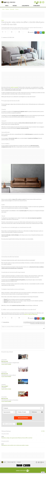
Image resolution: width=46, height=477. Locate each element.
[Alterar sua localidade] (35, 2)
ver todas (43, 431)
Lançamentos (25, 5)
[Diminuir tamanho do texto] (5, 32)
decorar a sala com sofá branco (30, 314)
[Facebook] (36, 462)
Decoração (12, 9)
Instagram (19, 462)
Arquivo (16, 9)
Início (6, 5)
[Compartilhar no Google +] (38, 32)
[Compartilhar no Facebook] (35, 32)
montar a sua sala (14, 87)
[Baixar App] (19, 466)
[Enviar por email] (19, 32)
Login (5, 462)
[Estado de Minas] (12, 2)
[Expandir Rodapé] (23, 471)
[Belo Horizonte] (23, 356)
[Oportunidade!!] (23, 381)
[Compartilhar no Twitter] (41, 32)
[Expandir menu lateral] (43, 2)
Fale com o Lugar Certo (11, 462)
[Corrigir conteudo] (12, 32)
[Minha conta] (40, 2)
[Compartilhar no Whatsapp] (43, 32)
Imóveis (15, 5)
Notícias (7, 9)
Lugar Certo (5, 2)
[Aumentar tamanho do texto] (2, 32)
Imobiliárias (36, 5)
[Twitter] (39, 462)
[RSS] (42, 462)
